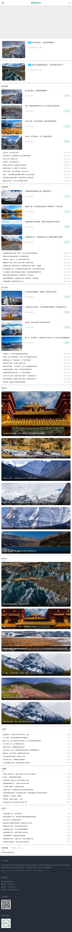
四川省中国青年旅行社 (8, 852)
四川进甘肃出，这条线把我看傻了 (43, 42)
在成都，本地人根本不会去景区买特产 (37, 322)
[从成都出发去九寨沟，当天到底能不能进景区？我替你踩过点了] (11, 320)
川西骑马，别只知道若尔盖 (11, 162)
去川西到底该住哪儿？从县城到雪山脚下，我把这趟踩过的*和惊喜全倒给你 (25, 793)
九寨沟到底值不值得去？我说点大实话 (14, 756)
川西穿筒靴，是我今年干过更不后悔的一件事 (16, 780)
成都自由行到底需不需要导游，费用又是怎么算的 (17, 823)
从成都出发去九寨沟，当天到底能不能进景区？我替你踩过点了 (46, 307)
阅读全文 (67, 95)
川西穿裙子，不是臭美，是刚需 (12, 796)
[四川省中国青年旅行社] (36, 4)
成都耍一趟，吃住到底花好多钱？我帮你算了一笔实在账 (43, 206)
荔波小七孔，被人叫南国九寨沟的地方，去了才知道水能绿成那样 (22, 741)
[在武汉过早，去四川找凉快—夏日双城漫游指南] (11, 134)
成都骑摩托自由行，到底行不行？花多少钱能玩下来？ (18, 839)
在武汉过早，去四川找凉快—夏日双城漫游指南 (40, 121)
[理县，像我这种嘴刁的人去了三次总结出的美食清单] (11, 118)
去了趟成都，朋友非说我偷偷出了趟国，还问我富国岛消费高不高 (22, 272)
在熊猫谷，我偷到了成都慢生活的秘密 (14, 382)
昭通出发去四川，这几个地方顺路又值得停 (15, 181)
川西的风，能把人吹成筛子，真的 (13, 799)
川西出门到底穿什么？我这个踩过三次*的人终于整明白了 (19, 774)
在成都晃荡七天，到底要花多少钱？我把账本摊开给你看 (43, 237)
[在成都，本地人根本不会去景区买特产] (11, 335)
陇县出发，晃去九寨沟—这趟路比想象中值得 (16, 753)
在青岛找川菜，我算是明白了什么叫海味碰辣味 (16, 156)
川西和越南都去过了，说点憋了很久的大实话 (16, 783)
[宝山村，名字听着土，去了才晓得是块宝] (11, 149)
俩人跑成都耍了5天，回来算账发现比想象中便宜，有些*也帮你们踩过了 (24, 269)
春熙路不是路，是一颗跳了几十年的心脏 (15, 168)
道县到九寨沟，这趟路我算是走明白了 (14, 747)
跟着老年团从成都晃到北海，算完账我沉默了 (16, 256)
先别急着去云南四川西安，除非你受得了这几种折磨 (18, 177)
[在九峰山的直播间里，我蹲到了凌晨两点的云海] (11, 304)
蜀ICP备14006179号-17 (40, 870)
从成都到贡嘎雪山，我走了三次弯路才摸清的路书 (17, 369)
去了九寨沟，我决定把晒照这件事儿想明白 (15, 737)
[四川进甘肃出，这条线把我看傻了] (13, 50)
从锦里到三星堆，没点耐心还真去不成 (14, 363)
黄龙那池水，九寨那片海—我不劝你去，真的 (16, 734)
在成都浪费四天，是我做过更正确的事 (14, 835)
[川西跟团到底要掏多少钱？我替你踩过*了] (11, 204)
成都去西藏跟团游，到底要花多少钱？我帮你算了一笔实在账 (20, 278)
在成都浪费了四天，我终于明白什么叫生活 (15, 832)
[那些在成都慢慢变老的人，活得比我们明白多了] (13, 72)
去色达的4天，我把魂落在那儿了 (12, 820)
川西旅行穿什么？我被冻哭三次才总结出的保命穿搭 (18, 790)
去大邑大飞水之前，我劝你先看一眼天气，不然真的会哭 (19, 376)
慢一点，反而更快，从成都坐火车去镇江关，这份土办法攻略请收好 (47, 337)
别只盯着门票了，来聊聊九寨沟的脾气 (14, 759)
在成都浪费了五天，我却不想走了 (13, 813)
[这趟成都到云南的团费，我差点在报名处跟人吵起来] (11, 234)
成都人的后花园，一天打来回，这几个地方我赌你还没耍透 (20, 366)
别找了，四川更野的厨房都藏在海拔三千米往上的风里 (18, 174)
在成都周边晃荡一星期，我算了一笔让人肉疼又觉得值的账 (20, 253)
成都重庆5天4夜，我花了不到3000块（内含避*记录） (18, 262)
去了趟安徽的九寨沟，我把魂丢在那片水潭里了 (16, 763)
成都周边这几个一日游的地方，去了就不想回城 (16, 360)
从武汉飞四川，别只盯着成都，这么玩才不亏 (16, 171)
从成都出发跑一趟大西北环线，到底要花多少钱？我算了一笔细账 (22, 266)
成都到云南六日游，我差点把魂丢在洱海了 (15, 826)
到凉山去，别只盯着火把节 (11, 152)
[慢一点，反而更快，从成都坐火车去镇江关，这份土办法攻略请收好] (11, 350)
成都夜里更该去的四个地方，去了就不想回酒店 (16, 372)
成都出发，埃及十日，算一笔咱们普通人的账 (16, 259)
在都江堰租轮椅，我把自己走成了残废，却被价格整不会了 (20, 379)
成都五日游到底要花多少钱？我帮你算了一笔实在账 (18, 275)
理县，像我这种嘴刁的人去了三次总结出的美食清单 (42, 106)
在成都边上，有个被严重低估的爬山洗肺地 (15, 354)
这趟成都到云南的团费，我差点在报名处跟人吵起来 (42, 222)
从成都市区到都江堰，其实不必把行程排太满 (16, 842)
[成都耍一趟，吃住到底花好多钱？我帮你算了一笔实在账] (11, 219)
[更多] (69, 86)
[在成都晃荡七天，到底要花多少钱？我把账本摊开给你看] (11, 250)
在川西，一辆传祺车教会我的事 (12, 777)
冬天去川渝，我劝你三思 (10, 159)
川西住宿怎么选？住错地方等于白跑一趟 (15, 802)
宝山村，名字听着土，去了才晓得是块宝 (38, 136)
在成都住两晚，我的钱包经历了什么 (13, 281)
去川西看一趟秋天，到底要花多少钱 (13, 786)
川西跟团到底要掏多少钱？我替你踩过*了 (38, 191)
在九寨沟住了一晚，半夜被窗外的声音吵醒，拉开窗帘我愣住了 (21, 750)
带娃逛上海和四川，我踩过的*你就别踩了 (15, 165)
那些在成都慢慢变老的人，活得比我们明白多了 (47, 65)
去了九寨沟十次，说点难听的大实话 (13, 744)
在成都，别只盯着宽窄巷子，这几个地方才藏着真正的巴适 (20, 357)
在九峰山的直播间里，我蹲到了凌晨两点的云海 (40, 292)
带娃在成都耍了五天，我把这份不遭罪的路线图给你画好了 (20, 817)
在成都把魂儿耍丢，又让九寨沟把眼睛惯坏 (15, 829)
